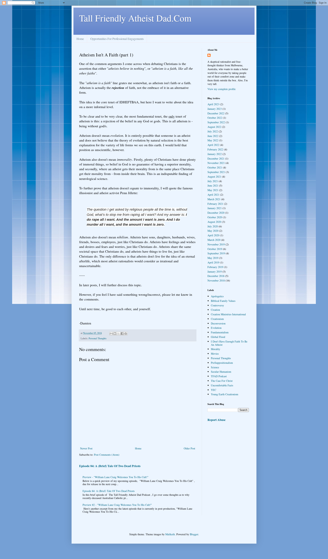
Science (215, 367)
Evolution (216, 328)
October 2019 (214, 249)
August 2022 (214, 127)
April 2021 (213, 194)
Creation (215, 310)
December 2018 (215, 276)
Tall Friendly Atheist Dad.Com (135, 18)
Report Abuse (216, 419)
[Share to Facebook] (122, 333)
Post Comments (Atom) (106, 454)
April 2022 (213, 145)
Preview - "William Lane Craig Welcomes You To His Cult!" (115, 477)
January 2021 (214, 208)
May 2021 (212, 190)
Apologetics (217, 296)
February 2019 (215, 267)
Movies (215, 353)
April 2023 (213, 104)
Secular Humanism (221, 371)
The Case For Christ (222, 381)
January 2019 (214, 271)
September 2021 (216, 172)
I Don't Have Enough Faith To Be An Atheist (229, 343)
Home (80, 39)
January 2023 (214, 109)
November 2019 (216, 244)
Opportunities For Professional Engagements (117, 39)
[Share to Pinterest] (126, 333)
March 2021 (213, 199)
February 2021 (215, 204)
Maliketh (170, 534)
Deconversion (218, 323)
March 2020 (213, 240)
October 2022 (214, 117)
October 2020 (214, 217)
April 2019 (213, 262)
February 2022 (215, 149)
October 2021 (214, 167)
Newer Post (86, 448)
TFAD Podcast (219, 376)
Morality (215, 349)
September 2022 (216, 122)
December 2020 (215, 212)
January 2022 (214, 154)
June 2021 (212, 185)
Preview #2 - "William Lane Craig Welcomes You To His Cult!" (117, 505)
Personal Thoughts (97, 338)
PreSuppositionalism (222, 362)
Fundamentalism (220, 332)
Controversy (217, 305)
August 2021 (214, 176)
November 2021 (216, 163)
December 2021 (215, 158)
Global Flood (218, 337)
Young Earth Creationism (224, 394)
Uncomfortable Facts (222, 385)
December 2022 (215, 113)
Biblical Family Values (223, 301)
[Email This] (111, 333)
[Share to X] (118, 333)
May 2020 (212, 230)
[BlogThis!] (115, 333)
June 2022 (212, 136)
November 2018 (216, 280)
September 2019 (216, 253)
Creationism (217, 319)
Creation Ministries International (228, 314)
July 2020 (212, 226)
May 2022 (212, 140)
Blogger (194, 534)
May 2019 (212, 258)
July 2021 (212, 181)
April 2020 (213, 235)
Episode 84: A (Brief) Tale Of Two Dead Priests (109, 466)
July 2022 (212, 131)
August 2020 (214, 222)
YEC (213, 390)
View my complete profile (221, 89)
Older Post (189, 448)
